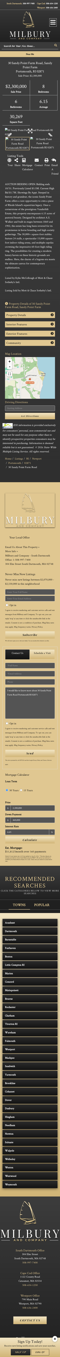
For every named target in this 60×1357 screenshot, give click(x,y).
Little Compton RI (14, 965)
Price (7, 802)
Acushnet (10, 922)
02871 (27, 463)
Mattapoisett (11, 990)
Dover (8, 1100)
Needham (10, 1125)
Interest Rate (12, 826)
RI (27, 458)
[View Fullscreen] (9, 373)
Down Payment (13, 814)
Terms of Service (47, 760)
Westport (10, 1049)
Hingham (10, 1117)
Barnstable (10, 939)
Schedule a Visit (42, 653)
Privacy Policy (37, 627)
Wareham (10, 1032)
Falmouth (10, 1041)
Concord (9, 981)
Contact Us (17, 653)
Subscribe (30, 635)
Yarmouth (10, 1074)
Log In (40, 1352)
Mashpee (9, 1058)
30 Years (14, 790)
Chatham (10, 1015)
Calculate (30, 840)
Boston (8, 956)
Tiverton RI (11, 1024)
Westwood (10, 1176)
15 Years (28, 790)
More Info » (11, 551)
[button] (55, 45)
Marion (9, 973)
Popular (42, 904)
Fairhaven (10, 948)
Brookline (10, 1083)
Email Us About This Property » (22, 547)
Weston (9, 1167)
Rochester (10, 1007)
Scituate (9, 1142)
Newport (37, 458)
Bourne (9, 998)
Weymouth (11, 1184)
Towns (19, 904)
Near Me (30, 54)
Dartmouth (11, 931)
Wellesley (10, 1159)
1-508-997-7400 (21, 559)
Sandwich (10, 1066)
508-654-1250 (52, 3)
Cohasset (9, 1091)
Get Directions (30, 416)
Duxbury (9, 1108)
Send (30, 753)
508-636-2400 (52, 7)
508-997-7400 (28, 3)
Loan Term (11, 781)
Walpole (9, 1150)
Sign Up (20, 1352)
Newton (9, 1133)
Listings (19, 458)
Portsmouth (14, 463)
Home (8, 458)
